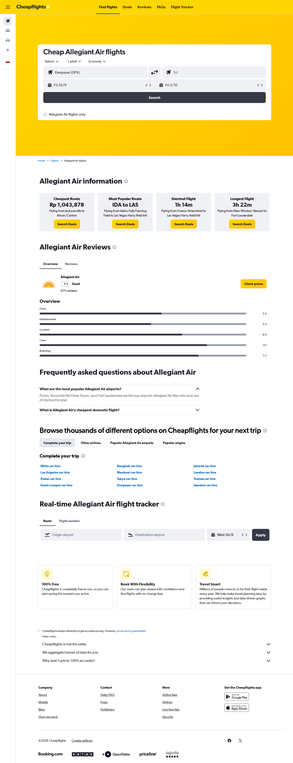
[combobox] (52, 61)
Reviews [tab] (71, 264)
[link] (67, 224)
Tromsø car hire (205, 479)
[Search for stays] (8, 30)
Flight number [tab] (69, 521)
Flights (55, 160)
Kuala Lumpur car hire (57, 485)
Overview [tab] (50, 264)
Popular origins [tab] (174, 443)
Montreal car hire (129, 472)
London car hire (205, 472)
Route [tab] (47, 521)
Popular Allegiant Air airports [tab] (131, 443)
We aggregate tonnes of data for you (70, 652)
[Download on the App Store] (236, 707)
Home (41, 160)
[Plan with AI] (8, 49)
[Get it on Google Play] (236, 697)
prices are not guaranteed (131, 631)
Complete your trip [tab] (57, 443)
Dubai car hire (51, 479)
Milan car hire (50, 466)
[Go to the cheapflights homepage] (33, 7)
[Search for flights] (8, 21)
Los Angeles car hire (55, 472)
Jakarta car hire (205, 466)
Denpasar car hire (130, 485)
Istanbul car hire (205, 485)
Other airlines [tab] (91, 443)
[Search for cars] (8, 40)
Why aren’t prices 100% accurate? (68, 660)
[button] (8, 7)
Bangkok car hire (129, 466)
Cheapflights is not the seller (64, 644)
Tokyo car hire (127, 479)
